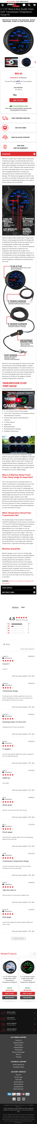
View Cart (18, 1075)
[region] (18, 624)
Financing (18, 1057)
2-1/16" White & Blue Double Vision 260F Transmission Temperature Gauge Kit (9, 979)
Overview (6, 154)
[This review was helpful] (29, 676)
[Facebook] (14, 1099)
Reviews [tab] (15, 607)
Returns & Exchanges (18, 1052)
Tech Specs (7, 588)
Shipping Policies (18, 1047)
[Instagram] (23, 1099)
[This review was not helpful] (32, 676)
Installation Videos (18, 1067)
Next (35, 62)
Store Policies (18, 1045)
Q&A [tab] (23, 607)
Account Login (18, 1077)
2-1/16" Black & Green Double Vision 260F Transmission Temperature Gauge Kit (27, 979)
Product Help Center (18, 1065)
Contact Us (18, 1040)
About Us (18, 1054)
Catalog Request (18, 1087)
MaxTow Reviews (19, 1089)
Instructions (8, 592)
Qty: (15, 94)
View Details (9, 997)
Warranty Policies (19, 1043)
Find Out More (11, 1013)
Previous (1, 62)
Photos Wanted (18, 1084)
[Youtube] (18, 1099)
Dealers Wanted (18, 1082)
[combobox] (27, 649)
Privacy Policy (18, 1050)
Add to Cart (9, 993)
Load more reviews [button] (18, 938)
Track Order (18, 1079)
